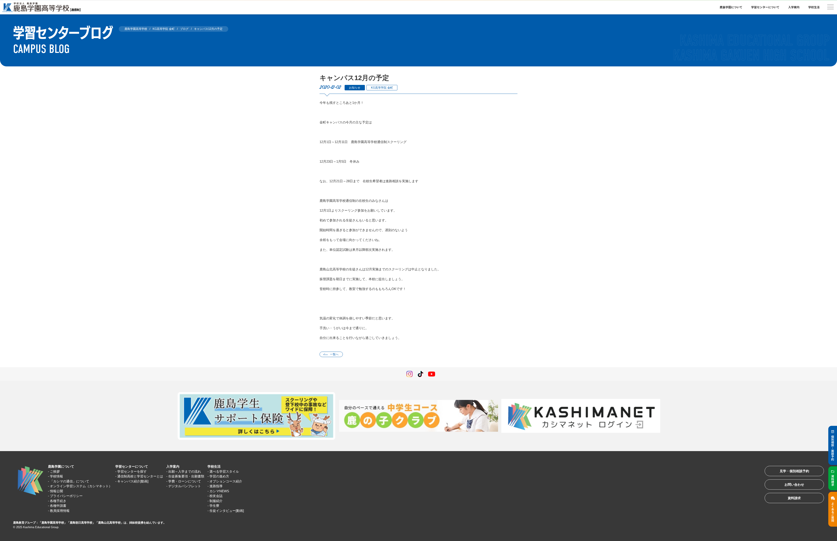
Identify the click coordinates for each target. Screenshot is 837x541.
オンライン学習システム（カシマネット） (81, 486)
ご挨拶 (55, 471)
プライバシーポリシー (66, 496)
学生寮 (214, 505)
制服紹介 (216, 501)
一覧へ (334, 354)
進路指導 (216, 486)
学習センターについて (131, 466)
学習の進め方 (219, 476)
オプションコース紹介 (225, 481)
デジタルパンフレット (184, 486)
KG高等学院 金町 (382, 87)
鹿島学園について (61, 466)
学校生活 (214, 466)
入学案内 (172, 466)
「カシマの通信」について (69, 481)
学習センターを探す (132, 471)
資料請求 (794, 498)
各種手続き (58, 501)
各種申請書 (58, 505)
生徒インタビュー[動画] (226, 510)
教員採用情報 (60, 510)
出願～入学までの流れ (184, 471)
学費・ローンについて (184, 481)
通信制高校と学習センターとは (140, 476)
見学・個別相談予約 (794, 471)
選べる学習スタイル (224, 471)
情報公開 (56, 491)
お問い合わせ (794, 484)
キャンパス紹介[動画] (132, 481)
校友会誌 (216, 496)
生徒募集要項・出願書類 (186, 476)
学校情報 (56, 476)
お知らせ (354, 87)
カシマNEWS (219, 491)
